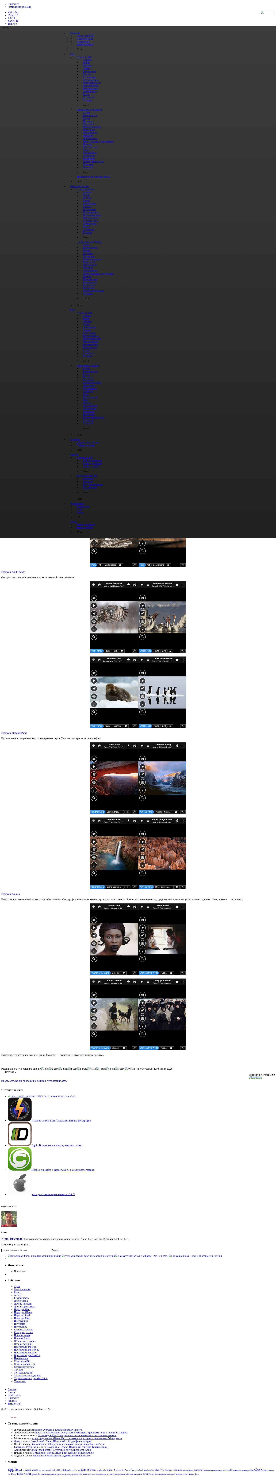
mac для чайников (173, 1470)
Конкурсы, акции (23, 1332)
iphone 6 (111, 1469)
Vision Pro (13, 12)
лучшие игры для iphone (116, 1474)
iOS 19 (11, 18)
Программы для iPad (25, 1346)
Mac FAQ (159, 1469)
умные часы (181, 1474)
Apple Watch (31, 1469)
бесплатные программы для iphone (51, 1474)
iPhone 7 (128, 1470)
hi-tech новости (22, 1289)
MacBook (139, 1470)
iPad (63, 1469)
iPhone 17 (13, 15)
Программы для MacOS (27, 1355)
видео (67, 1474)
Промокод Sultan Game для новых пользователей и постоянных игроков (77, 1435)
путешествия (54, 1080)
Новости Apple (22, 1335)
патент (139, 1474)
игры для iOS (76, 1474)
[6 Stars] (91, 1068)
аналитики (23, 1473)
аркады (34, 1474)
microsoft (186, 1470)
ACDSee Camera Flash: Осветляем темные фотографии (61, 1120)
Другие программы (24, 1306)
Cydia (17, 1286)
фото (65, 1080)
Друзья (11, 1392)
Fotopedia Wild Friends (13, 572)
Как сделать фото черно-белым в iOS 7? (53, 1194)
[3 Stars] (63, 1068)
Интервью (19, 1323)
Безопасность (21, 1298)
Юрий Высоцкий (12, 1238)
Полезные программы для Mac (242, 1470)
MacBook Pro (149, 1470)
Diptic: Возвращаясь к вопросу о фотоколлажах (57, 1145)
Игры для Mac (22, 1318)
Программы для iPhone (26, 1349)
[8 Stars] (110, 1068)
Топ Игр (12, 23)
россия (163, 1474)
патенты (147, 1474)
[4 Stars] (72, 1068)
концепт (86, 1474)
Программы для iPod (25, 1352)
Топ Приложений (23, 1372)
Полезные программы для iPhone (216, 1470)
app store (42, 1470)
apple (13, 1469)
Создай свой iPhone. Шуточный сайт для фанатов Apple (61, 1441)
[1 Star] (45, 1068)
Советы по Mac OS (24, 1364)
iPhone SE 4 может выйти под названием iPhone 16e (61, 1455)
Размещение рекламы (19, 6)
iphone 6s (119, 1470)
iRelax (17, 1292)
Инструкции (21, 1321)
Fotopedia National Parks (14, 733)
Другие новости (23, 1303)
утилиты (191, 1474)
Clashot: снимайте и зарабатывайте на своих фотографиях (63, 1169)
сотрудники (170, 1474)
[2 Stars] (54, 1068)
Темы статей (14, 1403)
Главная (12, 1389)
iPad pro (77, 1470)
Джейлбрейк (21, 1300)
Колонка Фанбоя (23, 1329)
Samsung (198, 1470)
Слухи (259, 1469)
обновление (131, 1474)
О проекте (13, 4)
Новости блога (22, 1338)
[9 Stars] (120, 1068)
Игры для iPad (22, 1309)
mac (133, 1470)
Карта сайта (14, 1395)
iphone (4, 1080)
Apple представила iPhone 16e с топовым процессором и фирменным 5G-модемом (77, 1438)
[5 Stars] (82, 1068)
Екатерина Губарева (25, 1447)
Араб (17, 1449)
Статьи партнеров (24, 1367)
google (48, 1470)
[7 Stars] (101, 1068)
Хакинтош (20, 1381)
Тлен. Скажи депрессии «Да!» (59, 1096)
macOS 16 (13, 20)
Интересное (20, 1326)
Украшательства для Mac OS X (31, 1378)
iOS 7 (58, 1470)
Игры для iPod (22, 1315)
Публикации (21, 1358)
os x (191, 1470)
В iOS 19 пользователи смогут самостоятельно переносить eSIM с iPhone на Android (81, 1432)
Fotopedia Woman (10, 894)
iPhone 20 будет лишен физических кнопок (58, 1429)
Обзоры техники (23, 1344)
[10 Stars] (130, 1068)
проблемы (156, 1474)
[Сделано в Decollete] (11, 1417)
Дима (17, 1441)
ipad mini (69, 1470)
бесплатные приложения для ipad (27, 1080)
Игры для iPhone (23, 1312)
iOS (53, 1470)
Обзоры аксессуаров (25, 1341)
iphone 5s (102, 1470)
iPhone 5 (94, 1470)
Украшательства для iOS (27, 1375)
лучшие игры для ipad (97, 1474)
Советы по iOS (22, 1361)
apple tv (21, 1470)
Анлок (17, 1295)
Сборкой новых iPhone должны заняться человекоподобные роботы (67, 1444)
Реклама (12, 1400)
